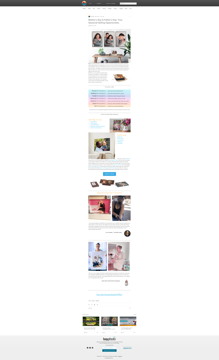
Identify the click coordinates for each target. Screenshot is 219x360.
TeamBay (121, 8)
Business (115, 8)
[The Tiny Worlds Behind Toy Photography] (128, 321)
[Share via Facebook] (88, 304)
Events (126, 8)
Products (98, 8)
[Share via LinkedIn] (94, 304)
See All (135, 314)
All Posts (84, 8)
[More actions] (130, 16)
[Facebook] (87, 348)
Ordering (104, 8)
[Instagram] (90, 348)
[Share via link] (97, 304)
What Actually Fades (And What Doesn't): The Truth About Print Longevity (89, 328)
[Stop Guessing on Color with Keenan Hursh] (109, 321)
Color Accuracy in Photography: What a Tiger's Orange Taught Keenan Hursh (109, 328)
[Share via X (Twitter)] (91, 304)
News (94, 8)
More (130, 8)
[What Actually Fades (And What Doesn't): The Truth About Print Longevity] (91, 321)
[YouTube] (92, 348)
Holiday (89, 8)
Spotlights (110, 8)
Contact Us (120, 356)
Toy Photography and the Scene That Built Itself (126, 328)
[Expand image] (99, 208)
